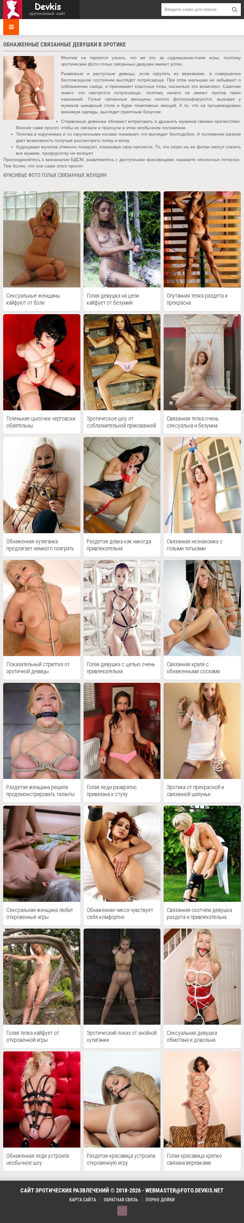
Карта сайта (82, 1199)
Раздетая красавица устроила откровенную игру (121, 1159)
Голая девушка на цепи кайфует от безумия (113, 299)
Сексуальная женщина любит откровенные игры (39, 913)
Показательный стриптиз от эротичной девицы (38, 668)
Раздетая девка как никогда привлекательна (119, 545)
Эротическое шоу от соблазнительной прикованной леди (121, 422)
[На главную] (41, 9)
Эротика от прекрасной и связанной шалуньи (195, 790)
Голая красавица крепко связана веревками (194, 1159)
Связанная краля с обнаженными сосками (193, 668)
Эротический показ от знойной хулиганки (122, 1036)
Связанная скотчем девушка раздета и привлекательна (199, 913)
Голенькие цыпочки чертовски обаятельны (40, 422)
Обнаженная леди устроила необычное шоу (37, 1159)
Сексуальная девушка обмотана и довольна (192, 1036)
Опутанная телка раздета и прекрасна (197, 299)
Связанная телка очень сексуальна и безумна (193, 422)
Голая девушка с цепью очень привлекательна (121, 668)
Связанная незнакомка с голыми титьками (195, 545)
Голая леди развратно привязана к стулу (112, 790)
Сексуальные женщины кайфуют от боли (33, 299)
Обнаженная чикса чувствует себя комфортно (120, 913)
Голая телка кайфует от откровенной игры (32, 1036)
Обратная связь (121, 1199)
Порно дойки (160, 1199)
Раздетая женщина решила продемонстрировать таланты (40, 790)
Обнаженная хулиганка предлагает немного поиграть (40, 545)
